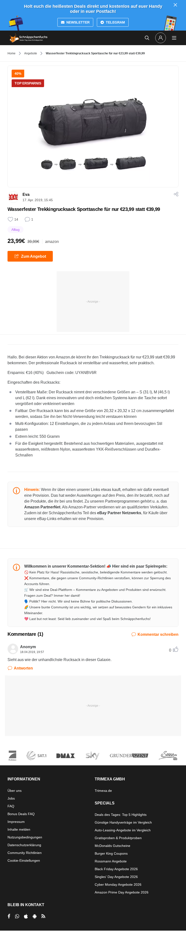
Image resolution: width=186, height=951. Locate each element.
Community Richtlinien (25, 853)
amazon (52, 242)
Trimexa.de (103, 791)
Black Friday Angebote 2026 (116, 869)
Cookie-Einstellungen (24, 860)
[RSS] (43, 916)
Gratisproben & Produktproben (118, 838)
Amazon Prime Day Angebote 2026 (121, 892)
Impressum (16, 822)
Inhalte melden (19, 829)
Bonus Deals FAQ (21, 814)
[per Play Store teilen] (35, 916)
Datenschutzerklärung (24, 845)
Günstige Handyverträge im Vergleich (123, 822)
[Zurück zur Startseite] (29, 38)
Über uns (15, 791)
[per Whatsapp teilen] (17, 916)
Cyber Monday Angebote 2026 (118, 884)
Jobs (11, 798)
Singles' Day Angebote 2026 (116, 877)
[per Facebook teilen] (9, 916)
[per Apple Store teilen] (26, 916)
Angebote (30, 53)
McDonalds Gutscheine (112, 846)
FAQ (11, 806)
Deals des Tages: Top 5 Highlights (121, 815)
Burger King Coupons (111, 853)
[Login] (160, 38)
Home (12, 53)
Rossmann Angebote (111, 861)
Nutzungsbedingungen (25, 837)
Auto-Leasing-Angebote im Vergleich (123, 830)
